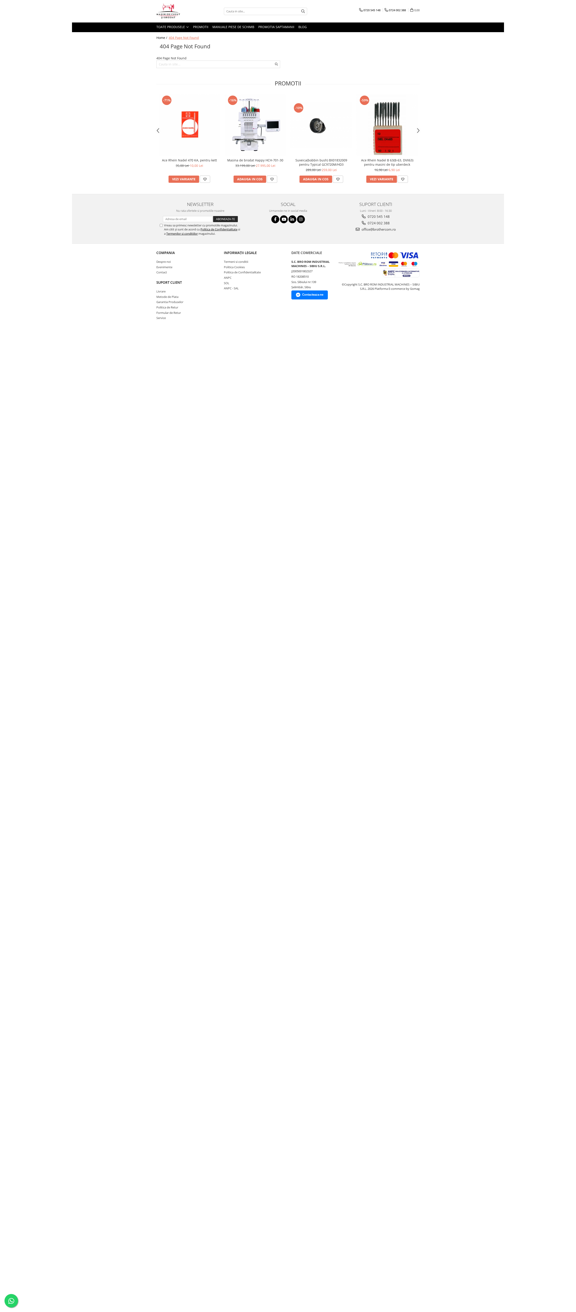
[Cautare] (303, 11)
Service (161, 318)
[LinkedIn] (292, 219)
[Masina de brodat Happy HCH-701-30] (255, 125)
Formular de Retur (168, 313)
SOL (226, 283)
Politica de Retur (167, 307)
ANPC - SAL (231, 288)
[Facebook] (275, 219)
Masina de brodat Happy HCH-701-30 (255, 160)
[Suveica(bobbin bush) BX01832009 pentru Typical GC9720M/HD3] (321, 125)
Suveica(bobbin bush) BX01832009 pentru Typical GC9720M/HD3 (321, 162)
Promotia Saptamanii (276, 27)
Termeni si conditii (236, 262)
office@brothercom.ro (378, 229)
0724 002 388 (378, 223)
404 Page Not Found (184, 38)
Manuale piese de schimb (233, 27)
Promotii (200, 27)
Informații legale (240, 252)
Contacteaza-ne (312, 294)
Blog (302, 27)
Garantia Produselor (169, 302)
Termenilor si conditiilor (182, 234)
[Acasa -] (178, 11)
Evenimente (164, 267)
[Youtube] (284, 219)
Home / (162, 38)
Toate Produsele (171, 27)
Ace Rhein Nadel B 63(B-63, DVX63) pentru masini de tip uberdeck (387, 162)
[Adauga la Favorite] (205, 179)
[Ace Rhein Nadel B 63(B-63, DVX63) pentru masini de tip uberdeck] (387, 125)
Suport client (169, 282)
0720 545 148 (378, 216)
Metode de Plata (167, 297)
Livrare (161, 291)
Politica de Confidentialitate (218, 229)
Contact (161, 272)
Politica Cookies (234, 267)
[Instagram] (301, 219)
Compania (165, 252)
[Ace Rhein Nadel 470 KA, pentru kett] (189, 125)
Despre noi (163, 262)
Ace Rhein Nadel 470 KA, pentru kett (189, 160)
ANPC (228, 278)
